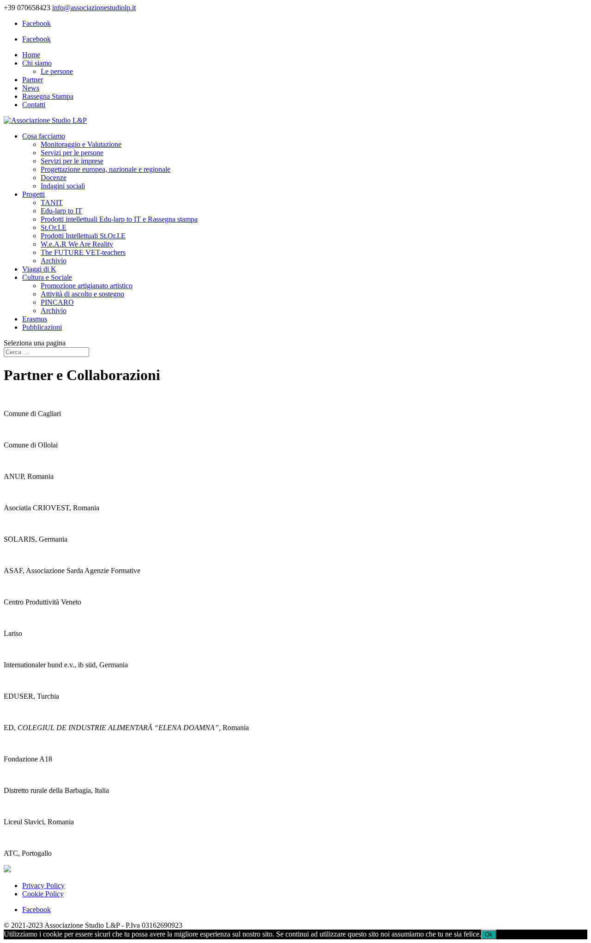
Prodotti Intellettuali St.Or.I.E (83, 236)
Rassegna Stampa (47, 96)
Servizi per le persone (72, 153)
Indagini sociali (63, 186)
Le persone (57, 71)
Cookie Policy (43, 894)
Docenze (53, 177)
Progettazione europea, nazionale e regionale (105, 169)
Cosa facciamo (43, 136)
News (30, 88)
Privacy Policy (43, 885)
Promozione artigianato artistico (87, 286)
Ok (489, 934)
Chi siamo (37, 63)
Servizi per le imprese (72, 161)
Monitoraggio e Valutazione (81, 144)
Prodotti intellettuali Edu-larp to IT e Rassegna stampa (119, 219)
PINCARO (57, 302)
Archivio (53, 261)
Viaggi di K (39, 269)
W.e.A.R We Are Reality (77, 244)
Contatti (33, 105)
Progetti (33, 194)
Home (31, 55)
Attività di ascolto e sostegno (82, 294)
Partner (32, 80)
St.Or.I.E (53, 227)
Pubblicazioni (42, 327)
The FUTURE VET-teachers (83, 252)
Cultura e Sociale (47, 277)
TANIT (52, 202)
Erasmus (34, 319)
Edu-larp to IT (61, 211)
